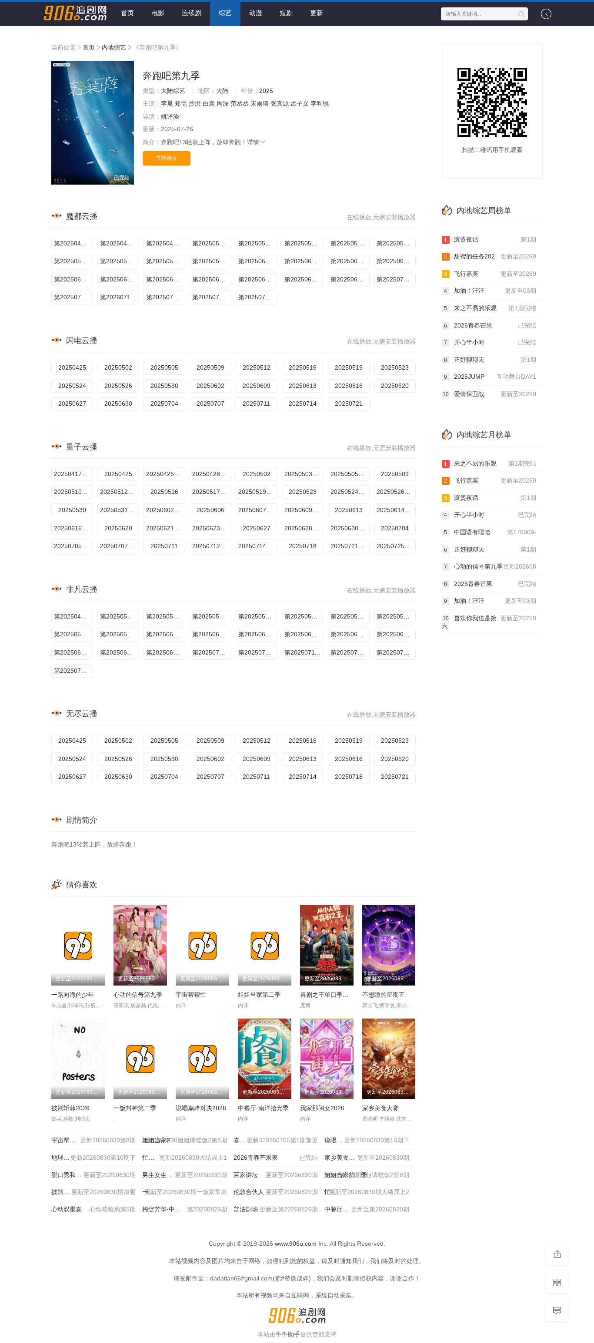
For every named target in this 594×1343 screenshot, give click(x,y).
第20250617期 (119, 279)
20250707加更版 (119, 545)
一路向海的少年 (72, 994)
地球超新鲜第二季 (93, 1157)
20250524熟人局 (350, 491)
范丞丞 (239, 103)
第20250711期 (304, 652)
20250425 (72, 367)
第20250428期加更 (165, 243)
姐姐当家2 (184, 1140)
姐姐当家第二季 (259, 994)
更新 (316, 13)
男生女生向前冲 (184, 1174)
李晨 (167, 103)
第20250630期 (165, 652)
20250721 (349, 403)
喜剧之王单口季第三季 (330, 994)
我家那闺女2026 (322, 1108)
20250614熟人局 (396, 509)
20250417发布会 (73, 473)
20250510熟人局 (73, 491)
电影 (157, 13)
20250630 (118, 403)
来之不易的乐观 (490, 307)
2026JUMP (490, 376)
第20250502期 (211, 243)
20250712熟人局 (211, 545)
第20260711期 (119, 297)
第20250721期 (73, 670)
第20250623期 (211, 279)
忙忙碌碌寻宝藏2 (366, 1191)
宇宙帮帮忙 (191, 994)
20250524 (72, 385)
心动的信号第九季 (137, 994)
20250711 (256, 403)
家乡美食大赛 (380, 1108)
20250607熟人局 (257, 509)
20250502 (118, 367)
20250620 (395, 385)
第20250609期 (257, 634)
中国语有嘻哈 (490, 532)
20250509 (210, 367)
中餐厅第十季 (366, 1209)
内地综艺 (114, 47)
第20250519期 (73, 261)
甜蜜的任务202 (490, 256)
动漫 (255, 13)
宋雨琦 (259, 103)
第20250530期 (211, 261)
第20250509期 (304, 243)
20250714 (303, 403)
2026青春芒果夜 (276, 1157)
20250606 (210, 509)
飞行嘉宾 (490, 273)
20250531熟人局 (119, 509)
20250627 (72, 403)
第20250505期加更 (257, 243)
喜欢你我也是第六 (489, 622)
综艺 (225, 13)
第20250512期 (257, 616)
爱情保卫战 (490, 393)
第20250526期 (73, 634)
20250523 (395, 367)
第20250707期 (257, 652)
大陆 (222, 90)
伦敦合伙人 (276, 1191)
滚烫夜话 (490, 239)
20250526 (118, 385)
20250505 (164, 367)
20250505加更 (350, 473)
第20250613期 (396, 261)
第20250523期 (119, 261)
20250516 (303, 367)
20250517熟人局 (211, 491)
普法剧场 (276, 1209)
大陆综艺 (173, 90)
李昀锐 (319, 103)
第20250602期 (257, 261)
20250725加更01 (396, 545)
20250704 (164, 403)
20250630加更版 (350, 528)
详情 (253, 142)
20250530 (164, 385)
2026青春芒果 (490, 325)
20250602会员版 (165, 509)
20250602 (210, 385)
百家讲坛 (276, 1174)
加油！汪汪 (490, 290)
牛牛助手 (288, 1334)
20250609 (256, 385)
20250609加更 (304, 509)
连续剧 (191, 13)
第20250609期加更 (350, 261)
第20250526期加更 (165, 261)
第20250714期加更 (165, 297)
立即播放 (166, 158)
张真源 (279, 103)
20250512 (256, 367)
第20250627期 (304, 279)
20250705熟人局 (73, 545)
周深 (223, 103)
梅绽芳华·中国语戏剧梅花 (184, 1209)
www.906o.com (296, 1243)
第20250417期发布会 (119, 243)
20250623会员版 (211, 528)
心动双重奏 (93, 1209)
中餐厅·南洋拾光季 (263, 1108)
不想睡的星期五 (383, 994)
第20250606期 (304, 261)
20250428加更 (211, 473)
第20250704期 (396, 279)
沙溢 (195, 103)
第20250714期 (350, 652)
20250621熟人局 (165, 528)
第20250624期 (257, 279)
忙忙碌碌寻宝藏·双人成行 (184, 1157)
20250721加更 (350, 545)
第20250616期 (73, 279)
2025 (266, 90)
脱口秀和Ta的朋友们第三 (93, 1174)
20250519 (349, 367)
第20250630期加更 (350, 279)
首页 (127, 13)
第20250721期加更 (257, 297)
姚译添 (170, 116)
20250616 (349, 385)
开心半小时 (490, 342)
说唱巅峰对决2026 (201, 1108)
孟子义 (299, 103)
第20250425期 (73, 243)
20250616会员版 (73, 528)
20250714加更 (257, 545)
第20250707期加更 (73, 297)
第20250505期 (165, 616)
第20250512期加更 (350, 243)
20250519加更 (257, 491)
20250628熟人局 (304, 528)
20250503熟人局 (304, 473)
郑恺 (181, 103)
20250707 (210, 403)
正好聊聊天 (490, 359)
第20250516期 (396, 243)
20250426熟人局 (165, 473)
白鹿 (209, 103)
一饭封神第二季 (134, 1108)
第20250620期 (165, 279)
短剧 (286, 13)
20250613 (303, 385)
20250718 (303, 545)
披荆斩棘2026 (70, 1108)
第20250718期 (211, 297)
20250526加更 (396, 491)
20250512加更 (119, 491)
